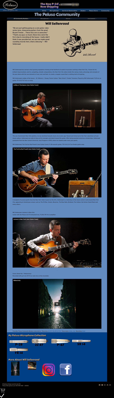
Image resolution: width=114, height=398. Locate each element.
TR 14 (59, 331)
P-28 (53, 331)
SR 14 (56, 331)
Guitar (70, 331)
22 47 (49, 331)
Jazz (74, 331)
